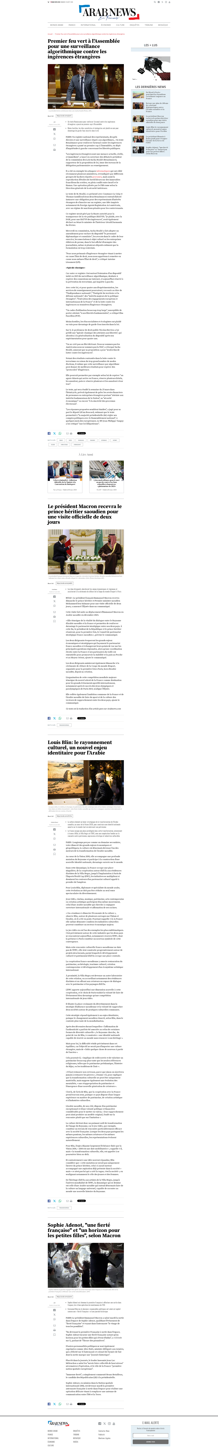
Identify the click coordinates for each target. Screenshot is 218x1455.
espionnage (104, 440)
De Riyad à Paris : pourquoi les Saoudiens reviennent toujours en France (156, 95)
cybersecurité (77, 444)
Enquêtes (134, 25)
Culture (120, 25)
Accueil (50, 34)
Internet (115, 440)
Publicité (101, 1434)
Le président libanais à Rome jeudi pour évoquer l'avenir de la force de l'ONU (156, 140)
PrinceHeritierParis (64, 725)
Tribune (149, 25)
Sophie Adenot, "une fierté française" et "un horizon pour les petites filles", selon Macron (84, 1230)
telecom (53, 444)
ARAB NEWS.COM (56, 2)
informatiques (103, 171)
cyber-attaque (64, 444)
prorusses (97, 177)
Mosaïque (163, 25)
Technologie (81, 440)
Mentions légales (104, 1438)
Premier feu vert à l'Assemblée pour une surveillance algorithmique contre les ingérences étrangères (90, 34)
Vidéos (75, 1441)
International (88, 25)
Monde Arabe (56, 25)
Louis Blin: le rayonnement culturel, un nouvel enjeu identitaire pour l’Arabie (80, 747)
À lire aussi (86, 454)
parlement (92, 440)
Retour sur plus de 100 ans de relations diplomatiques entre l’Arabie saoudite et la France (157, 107)
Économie (106, 25)
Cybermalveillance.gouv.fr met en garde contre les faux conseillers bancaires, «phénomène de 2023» (107, 483)
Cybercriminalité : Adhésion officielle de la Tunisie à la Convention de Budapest (65, 482)
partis (70, 440)
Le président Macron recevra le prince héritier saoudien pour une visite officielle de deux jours (85, 514)
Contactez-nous (103, 1431)
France (72, 25)
